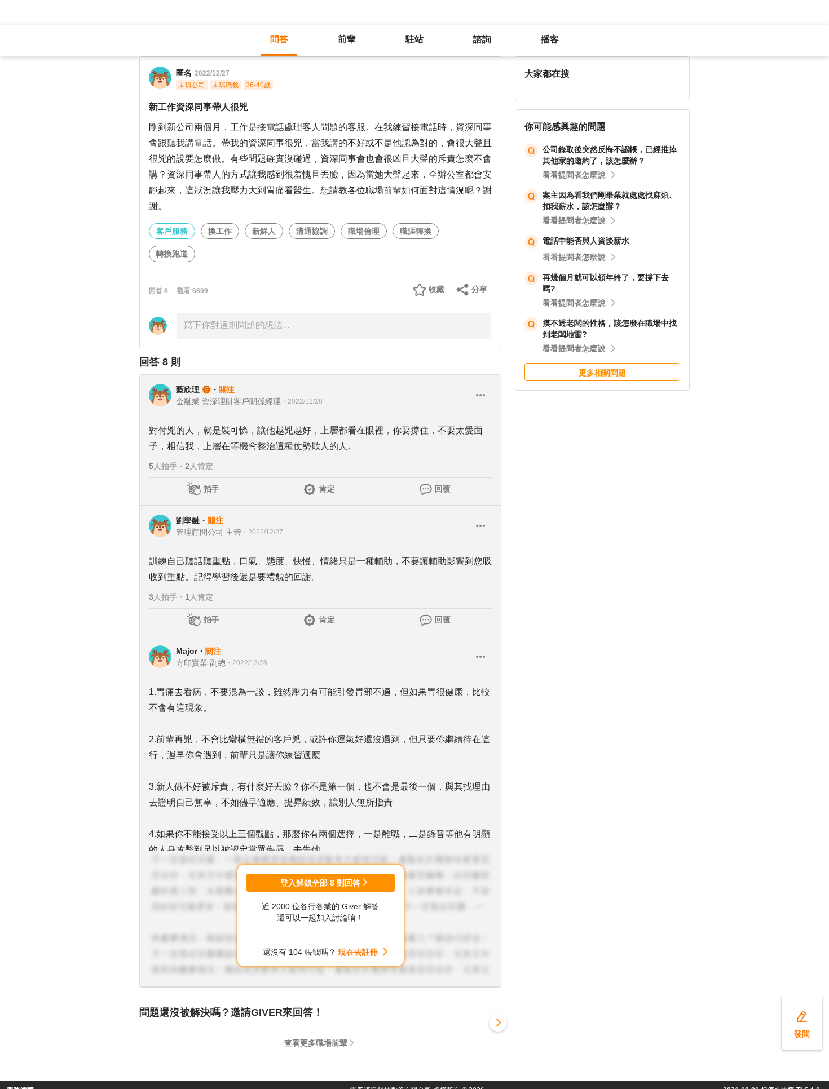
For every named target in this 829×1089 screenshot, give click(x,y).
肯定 (327, 488)
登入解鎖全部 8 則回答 (320, 882)
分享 (479, 289)
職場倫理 (364, 231)
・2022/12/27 (262, 532)
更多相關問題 (602, 372)
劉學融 (188, 520)
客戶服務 (172, 231)
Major (186, 651)
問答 (279, 39)
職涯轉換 (415, 231)
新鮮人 (264, 231)
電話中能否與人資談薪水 (586, 240)
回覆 (443, 488)
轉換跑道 (172, 253)
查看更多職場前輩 (315, 1042)
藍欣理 (188, 389)
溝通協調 (312, 231)
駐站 (414, 39)
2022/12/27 (212, 73)
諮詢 (482, 39)
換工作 (220, 231)
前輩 (347, 39)
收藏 (436, 289)
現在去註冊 (358, 952)
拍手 (211, 488)
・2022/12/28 (302, 401)
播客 (550, 39)
